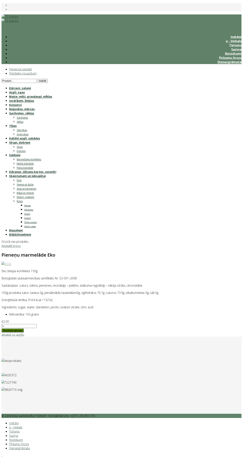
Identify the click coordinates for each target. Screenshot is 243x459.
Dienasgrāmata (229, 62)
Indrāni (236, 37)
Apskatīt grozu (11, 246)
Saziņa (236, 49)
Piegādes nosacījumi (22, 73)
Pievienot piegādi (20, 69)
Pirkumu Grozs (230, 58)
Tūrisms (235, 45)
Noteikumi (233, 54)
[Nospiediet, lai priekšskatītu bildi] (6, 264)
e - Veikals (233, 41)
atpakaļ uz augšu (13, 334)
